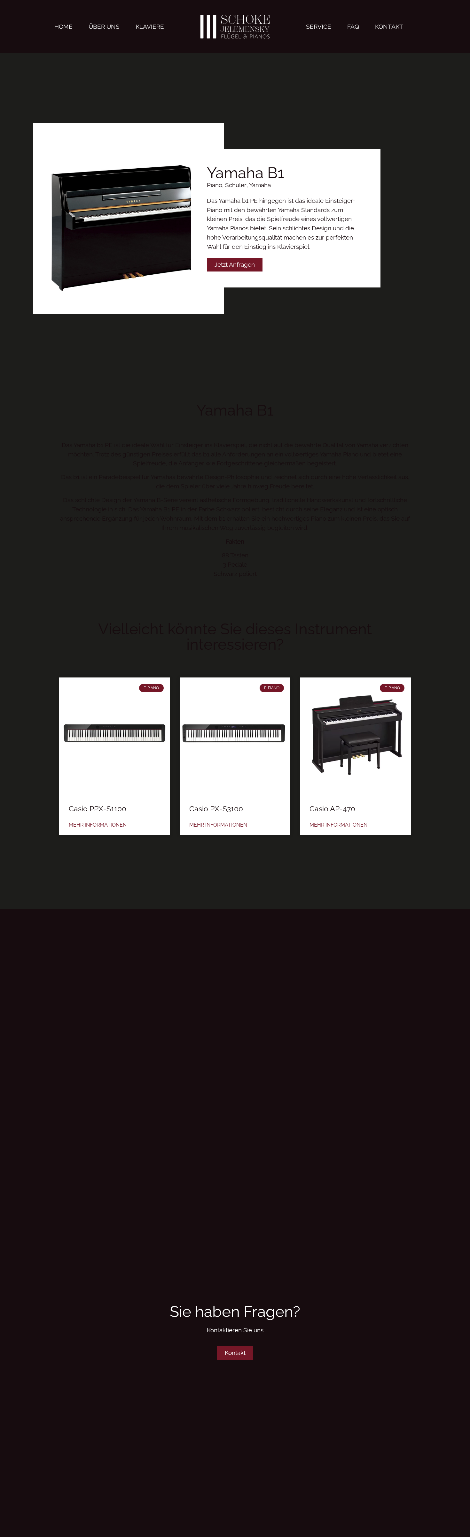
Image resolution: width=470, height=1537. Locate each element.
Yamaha (260, 184)
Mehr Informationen (98, 825)
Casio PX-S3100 (216, 808)
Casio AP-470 (332, 808)
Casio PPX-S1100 (97, 808)
